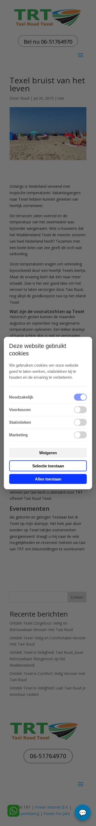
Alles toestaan (48, 478)
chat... (83, 813)
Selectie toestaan (48, 465)
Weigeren (48, 452)
